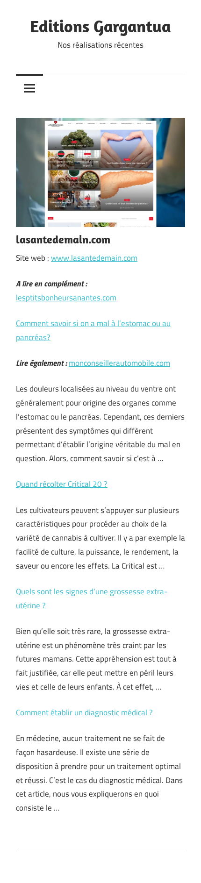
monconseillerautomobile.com (119, 363)
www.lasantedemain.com (94, 258)
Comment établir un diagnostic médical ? (84, 712)
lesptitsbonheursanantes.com (66, 298)
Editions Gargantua (100, 25)
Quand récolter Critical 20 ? (62, 484)
